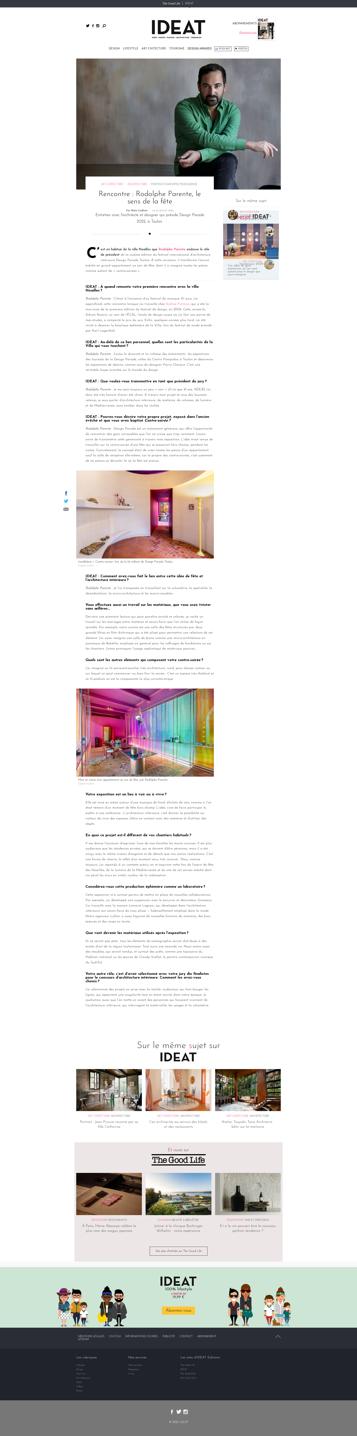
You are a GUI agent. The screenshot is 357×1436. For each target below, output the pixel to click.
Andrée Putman (177, 304)
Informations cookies (142, 1336)
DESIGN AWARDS (200, 48)
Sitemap (83, 1339)
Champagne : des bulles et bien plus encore (256, 251)
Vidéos (242, 49)
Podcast (224, 49)
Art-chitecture (153, 48)
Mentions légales (91, 1336)
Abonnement (206, 1336)
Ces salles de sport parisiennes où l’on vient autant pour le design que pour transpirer (244, 270)
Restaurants (118, 1220)
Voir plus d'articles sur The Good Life (178, 1251)
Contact (186, 1336)
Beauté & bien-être (185, 1220)
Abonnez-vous (178, 1310)
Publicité (169, 1336)
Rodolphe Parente (172, 249)
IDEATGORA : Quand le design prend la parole (255, 218)
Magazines (133, 1369)
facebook (93, 25)
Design (114, 48)
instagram (97, 25)
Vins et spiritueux (256, 1220)
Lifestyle (130, 48)
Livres (131, 1373)
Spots (79, 1382)
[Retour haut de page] (278, 1336)
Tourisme (176, 48)
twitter (88, 25)
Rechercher (104, 25)
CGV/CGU (115, 1336)
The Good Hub (187, 1373)
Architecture (137, 184)
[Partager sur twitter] (66, 501)
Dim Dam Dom (188, 1378)
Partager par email (66, 509)
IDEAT (189, 3)
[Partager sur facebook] (66, 493)
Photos (79, 1391)
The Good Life (171, 3)
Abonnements (135, 1365)
